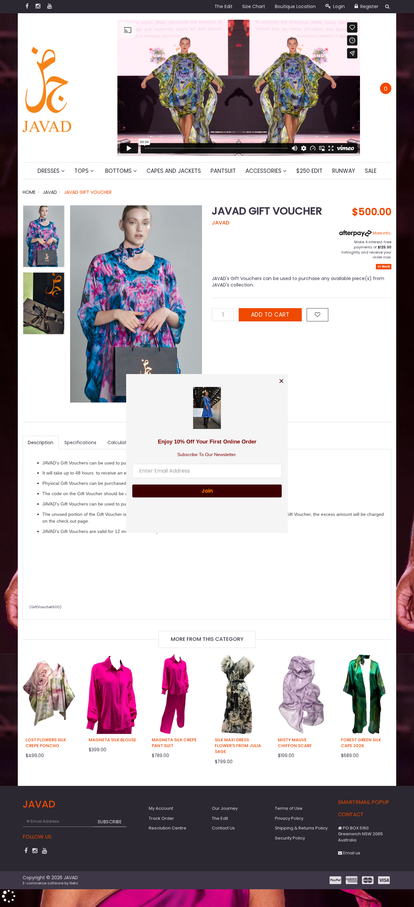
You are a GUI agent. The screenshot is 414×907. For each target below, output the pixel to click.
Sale (370, 171)
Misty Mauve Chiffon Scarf (295, 743)
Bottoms (118, 171)
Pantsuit (223, 171)
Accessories (264, 171)
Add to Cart (270, 314)
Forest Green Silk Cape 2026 (361, 743)
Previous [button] (78, 304)
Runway (343, 171)
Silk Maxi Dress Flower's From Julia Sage (238, 746)
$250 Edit (309, 171)
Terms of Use (288, 808)
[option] (136, 304)
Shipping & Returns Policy (301, 828)
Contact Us (223, 828)
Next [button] (194, 304)
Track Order (161, 818)
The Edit (223, 6)
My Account (161, 808)
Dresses (49, 171)
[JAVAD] (47, 87)
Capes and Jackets (174, 171)
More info (381, 233)
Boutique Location (295, 6)
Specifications (80, 442)
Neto (74, 883)
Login (338, 6)
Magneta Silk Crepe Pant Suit (174, 743)
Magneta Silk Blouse (112, 740)
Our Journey (225, 808)
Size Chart (253, 6)
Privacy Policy (289, 818)
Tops (82, 171)
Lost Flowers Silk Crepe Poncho (46, 743)
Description (40, 442)
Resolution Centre (167, 828)
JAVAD (220, 222)
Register (368, 6)
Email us (351, 853)
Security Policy (290, 838)
